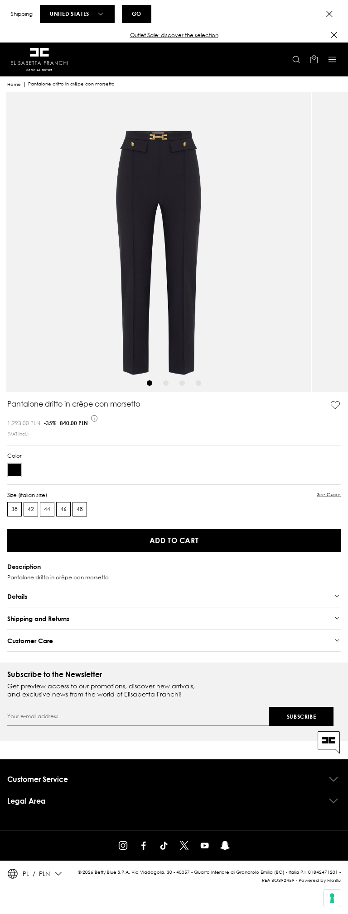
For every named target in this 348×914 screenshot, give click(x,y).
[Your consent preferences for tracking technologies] (332, 898)
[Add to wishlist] (335, 405)
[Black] (14, 470)
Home (14, 84)
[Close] (329, 14)
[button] (174, 35)
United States (69, 13)
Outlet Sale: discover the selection (174, 35)
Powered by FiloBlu (320, 880)
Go (136, 13)
